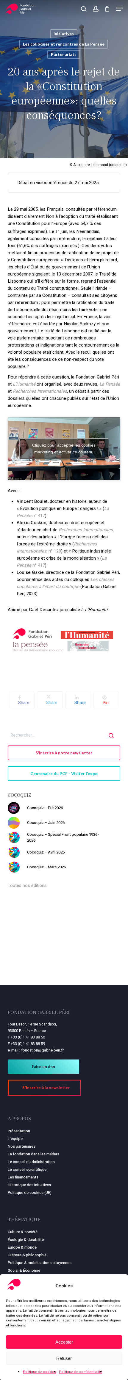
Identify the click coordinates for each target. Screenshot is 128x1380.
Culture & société (23, 1232)
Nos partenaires (21, 1146)
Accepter (64, 1341)
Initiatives (64, 33)
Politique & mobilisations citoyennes (39, 1262)
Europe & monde (22, 1247)
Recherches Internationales (40, 391)
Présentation (19, 1131)
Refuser (64, 1358)
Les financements (23, 1177)
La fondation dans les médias (33, 1154)
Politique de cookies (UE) (29, 1192)
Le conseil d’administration (31, 1162)
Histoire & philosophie (27, 1255)
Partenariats (64, 54)
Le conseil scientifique (27, 1169)
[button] (119, 9)
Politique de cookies (39, 1371)
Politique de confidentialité (80, 1371)
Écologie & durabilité (26, 1239)
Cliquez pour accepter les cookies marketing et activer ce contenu (64, 448)
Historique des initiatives (29, 1185)
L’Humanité (24, 384)
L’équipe (15, 1138)
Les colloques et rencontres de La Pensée (63, 43)
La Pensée (109, 384)
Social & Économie (24, 1270)
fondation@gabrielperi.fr (42, 1050)
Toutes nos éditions (27, 885)
